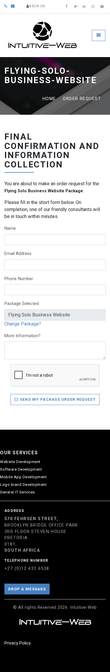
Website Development (20, 462)
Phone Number (18, 278)
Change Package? (22, 324)
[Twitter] (75, 7)
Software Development (21, 469)
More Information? (22, 335)
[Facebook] (66, 7)
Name (10, 228)
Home (49, 98)
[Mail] (102, 7)
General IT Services (17, 492)
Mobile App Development (23, 477)
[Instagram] (93, 7)
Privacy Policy (17, 643)
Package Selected (21, 303)
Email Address (17, 253)
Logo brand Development (23, 484)
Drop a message (27, 589)
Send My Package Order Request (56, 399)
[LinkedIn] (84, 7)
